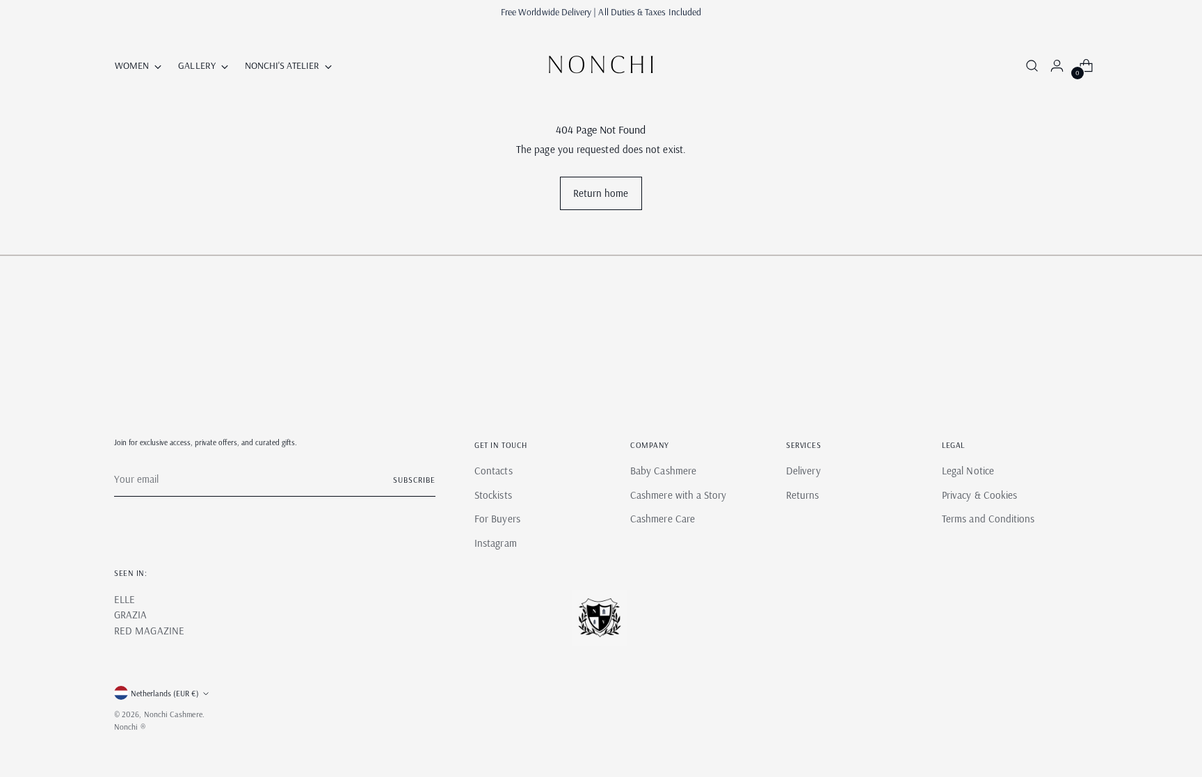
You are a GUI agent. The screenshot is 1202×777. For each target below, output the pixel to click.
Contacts (493, 470)
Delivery (803, 470)
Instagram (495, 543)
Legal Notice (968, 470)
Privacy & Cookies (979, 495)
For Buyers (497, 518)
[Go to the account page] (1051, 65)
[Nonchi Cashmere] (601, 65)
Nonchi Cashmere (173, 714)
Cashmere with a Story (678, 495)
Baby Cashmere (663, 470)
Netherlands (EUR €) (165, 693)
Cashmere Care (662, 518)
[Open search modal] (1030, 65)
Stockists (493, 495)
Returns (802, 495)
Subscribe (414, 479)
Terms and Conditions (988, 518)
